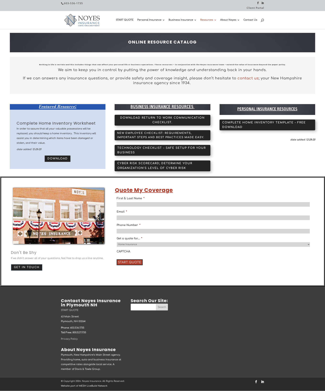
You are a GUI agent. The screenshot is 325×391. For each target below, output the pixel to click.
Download (57, 158)
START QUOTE (125, 20)
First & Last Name (130, 198)
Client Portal (255, 8)
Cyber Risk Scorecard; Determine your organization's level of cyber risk (154, 165)
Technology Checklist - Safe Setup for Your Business (161, 150)
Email (122, 211)
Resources (206, 20)
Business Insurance (181, 20)
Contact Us (250, 20)
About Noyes (228, 20)
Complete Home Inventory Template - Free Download (264, 125)
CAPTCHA (123, 251)
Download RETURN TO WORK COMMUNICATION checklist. (162, 120)
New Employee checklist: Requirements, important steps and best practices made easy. (160, 135)
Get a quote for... (129, 238)
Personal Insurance (149, 20)
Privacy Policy (69, 339)
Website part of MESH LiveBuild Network (84, 386)
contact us (248, 78)
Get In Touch (26, 267)
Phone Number (128, 225)
